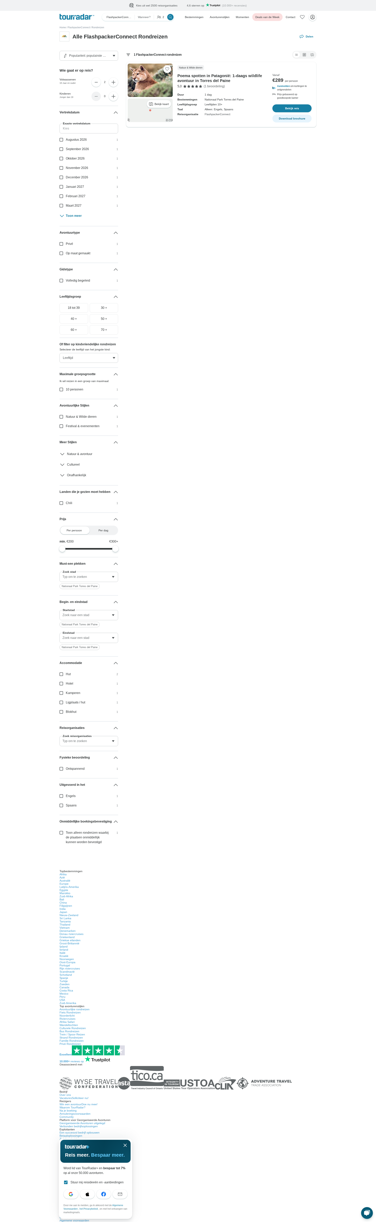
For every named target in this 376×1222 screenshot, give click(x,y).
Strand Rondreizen (71, 1037)
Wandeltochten (69, 1025)
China (63, 902)
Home (63, 27)
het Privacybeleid (89, 1208)
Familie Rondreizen (72, 1040)
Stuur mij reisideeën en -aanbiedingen (97, 1182)
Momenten (242, 17)
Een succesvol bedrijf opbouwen (79, 1132)
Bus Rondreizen (69, 1031)
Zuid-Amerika (68, 1003)
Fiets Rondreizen (70, 1012)
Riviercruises (67, 1018)
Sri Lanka (65, 918)
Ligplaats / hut (75, 702)
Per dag (103, 530)
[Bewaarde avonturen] (302, 17)
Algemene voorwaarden (74, 1220)
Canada (64, 987)
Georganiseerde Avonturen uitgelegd (82, 1123)
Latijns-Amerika (69, 886)
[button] (292, 87)
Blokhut (71, 711)
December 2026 (77, 177)
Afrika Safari (67, 1021)
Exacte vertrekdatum (76, 123)
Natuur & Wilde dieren (81, 416)
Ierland (64, 949)
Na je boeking (68, 1110)
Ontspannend (75, 768)
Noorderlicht (67, 1015)
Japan (63, 912)
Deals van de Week (267, 17)
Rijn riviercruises (70, 968)
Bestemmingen (194, 17)
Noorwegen (67, 959)
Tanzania (65, 921)
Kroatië (64, 956)
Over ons (65, 1094)
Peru (62, 996)
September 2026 (77, 149)
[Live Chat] (367, 1213)
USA (62, 999)
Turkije (64, 981)
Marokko (65, 893)
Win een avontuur (79, 1104)
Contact (290, 17)
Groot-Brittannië (69, 943)
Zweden (65, 984)
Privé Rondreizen (70, 1043)
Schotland (66, 974)
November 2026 (77, 168)
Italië (62, 952)
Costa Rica (66, 990)
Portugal (65, 965)
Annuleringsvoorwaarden (75, 1113)
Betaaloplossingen (71, 1135)
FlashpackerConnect (79, 27)
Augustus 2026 (76, 139)
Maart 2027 (73, 205)
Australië (65, 880)
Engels (71, 796)
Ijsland (64, 946)
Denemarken (68, 930)
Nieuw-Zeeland (69, 915)
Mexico (64, 993)
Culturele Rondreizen (73, 1028)
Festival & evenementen (82, 426)
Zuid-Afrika (66, 896)
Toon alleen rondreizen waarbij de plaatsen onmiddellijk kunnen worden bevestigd (87, 837)
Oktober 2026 (75, 158)
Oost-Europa (67, 962)
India (63, 908)
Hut (68, 674)
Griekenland (67, 937)
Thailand (65, 924)
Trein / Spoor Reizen (72, 1034)
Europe (64, 883)
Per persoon (74, 530)
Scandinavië (67, 971)
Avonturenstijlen (220, 17)
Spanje (64, 977)
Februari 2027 (75, 196)
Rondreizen (98, 27)
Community (67, 1116)
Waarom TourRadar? (72, 1107)
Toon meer (74, 215)
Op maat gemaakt (78, 253)
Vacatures (74, 1098)
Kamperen (73, 693)
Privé (69, 243)
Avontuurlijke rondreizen (74, 1009)
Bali (62, 899)
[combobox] (89, 577)
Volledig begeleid (78, 280)
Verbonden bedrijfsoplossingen (79, 1126)
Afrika (63, 874)
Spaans (71, 805)
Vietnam (65, 927)
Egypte (64, 890)
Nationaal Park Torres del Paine (80, 586)
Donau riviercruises (71, 934)
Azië (62, 877)
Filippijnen (66, 905)
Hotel (69, 683)
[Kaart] (312, 55)
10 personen (74, 389)
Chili (69, 503)
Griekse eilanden (70, 940)
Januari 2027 (75, 186)
